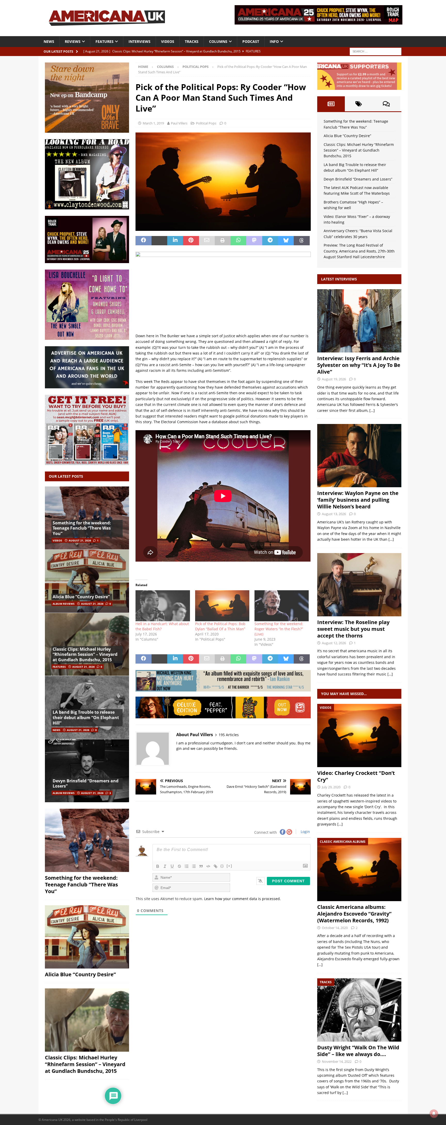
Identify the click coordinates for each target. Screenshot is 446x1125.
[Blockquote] (201, 866)
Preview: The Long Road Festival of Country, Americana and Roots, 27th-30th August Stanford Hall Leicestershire (359, 251)
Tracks (191, 41)
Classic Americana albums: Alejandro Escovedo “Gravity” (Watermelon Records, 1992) (354, 913)
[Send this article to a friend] (207, 240)
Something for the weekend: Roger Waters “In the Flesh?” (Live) (278, 628)
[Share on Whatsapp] (238, 240)
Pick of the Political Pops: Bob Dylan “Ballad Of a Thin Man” (220, 626)
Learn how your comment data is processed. (242, 898)
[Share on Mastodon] (254, 240)
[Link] (215, 866)
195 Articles (229, 734)
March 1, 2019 (153, 123)
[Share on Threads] (301, 240)
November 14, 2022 (337, 1061)
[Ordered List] (186, 866)
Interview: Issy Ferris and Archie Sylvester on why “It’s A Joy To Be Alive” (358, 365)
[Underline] (172, 866)
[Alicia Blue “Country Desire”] (87, 581)
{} (222, 866)
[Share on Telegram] (270, 240)
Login (305, 831)
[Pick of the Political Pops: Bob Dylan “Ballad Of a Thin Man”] (222, 605)
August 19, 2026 (334, 379)
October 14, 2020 (335, 927)
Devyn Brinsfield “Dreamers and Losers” (85, 783)
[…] (372, 410)
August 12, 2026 (334, 643)
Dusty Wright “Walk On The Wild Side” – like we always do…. (358, 1051)
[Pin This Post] (191, 240)
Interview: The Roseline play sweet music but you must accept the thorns (353, 629)
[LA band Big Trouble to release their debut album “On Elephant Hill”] (87, 707)
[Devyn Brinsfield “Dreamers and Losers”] (87, 770)
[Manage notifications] (434, 1114)
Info (274, 41)
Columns (218, 41)
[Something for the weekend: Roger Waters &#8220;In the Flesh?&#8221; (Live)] (281, 605)
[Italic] (165, 866)
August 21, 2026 (80, 540)
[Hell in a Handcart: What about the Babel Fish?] (163, 605)
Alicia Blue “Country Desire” (81, 597)
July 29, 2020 (331, 787)
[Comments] (386, 103)
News (49, 41)
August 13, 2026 (334, 514)
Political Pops (206, 123)
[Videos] (359, 735)
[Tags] (358, 103)
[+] (229, 866)
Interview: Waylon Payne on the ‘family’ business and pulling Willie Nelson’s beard (358, 500)
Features (104, 41)
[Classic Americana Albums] (359, 869)
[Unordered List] (193, 866)
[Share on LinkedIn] (175, 240)
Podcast (250, 41)
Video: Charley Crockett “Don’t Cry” (356, 776)
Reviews (73, 41)
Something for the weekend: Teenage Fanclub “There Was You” (82, 528)
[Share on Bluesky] (286, 240)
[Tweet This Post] (159, 240)
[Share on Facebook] (143, 240)
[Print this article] (222, 240)
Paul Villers (179, 123)
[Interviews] (359, 320)
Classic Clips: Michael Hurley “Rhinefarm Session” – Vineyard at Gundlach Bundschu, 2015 (85, 654)
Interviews (139, 41)
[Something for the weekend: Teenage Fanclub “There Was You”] (87, 518)
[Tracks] (359, 1010)
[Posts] (331, 103)
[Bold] (157, 866)
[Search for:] (375, 51)
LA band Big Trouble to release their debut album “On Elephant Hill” (86, 717)
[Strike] (179, 866)
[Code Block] (208, 866)
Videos (167, 41)
